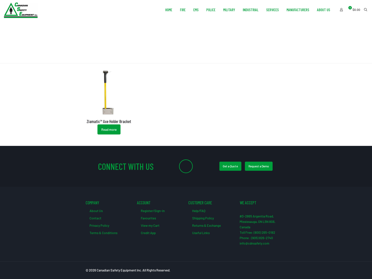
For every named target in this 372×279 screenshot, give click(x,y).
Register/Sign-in (152, 211)
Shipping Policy (203, 218)
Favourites (148, 218)
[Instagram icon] (281, 270)
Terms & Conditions (103, 233)
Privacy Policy (99, 225)
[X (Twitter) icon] (268, 270)
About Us (96, 211)
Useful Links (201, 233)
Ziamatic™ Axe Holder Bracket (109, 121)
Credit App (148, 233)
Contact (95, 218)
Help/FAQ (198, 211)
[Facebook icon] (264, 270)
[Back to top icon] (353, 271)
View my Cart (149, 225)
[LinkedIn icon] (277, 270)
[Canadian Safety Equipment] (21, 9)
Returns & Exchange (206, 225)
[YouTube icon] (272, 270)
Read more (109, 129)
